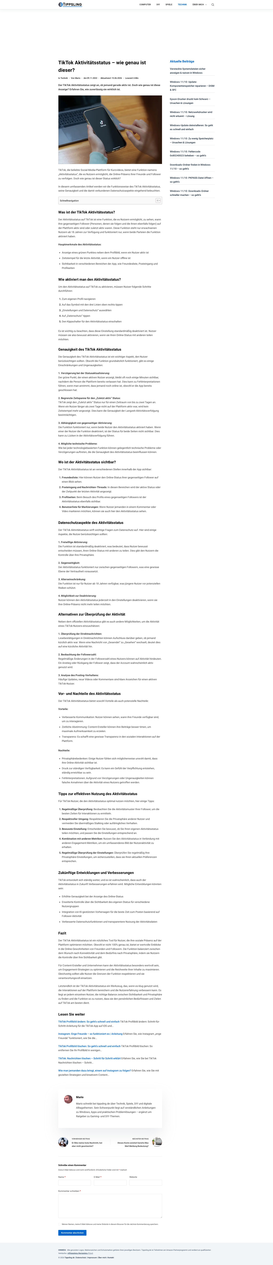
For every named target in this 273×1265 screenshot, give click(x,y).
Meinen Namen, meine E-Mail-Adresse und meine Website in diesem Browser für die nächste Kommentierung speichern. (110, 1224)
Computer (145, 4)
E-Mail (97, 1177)
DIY (158, 4)
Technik (182, 4)
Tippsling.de (70, 1257)
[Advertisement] (136, 31)
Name (62, 1177)
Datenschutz (81, 1257)
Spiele (169, 4)
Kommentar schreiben (69, 1191)
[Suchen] (213, 4)
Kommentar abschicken (72, 1233)
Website (133, 1177)
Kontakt (111, 1257)
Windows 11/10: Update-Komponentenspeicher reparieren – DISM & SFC (192, 85)
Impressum (92, 1257)
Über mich (198, 4)
